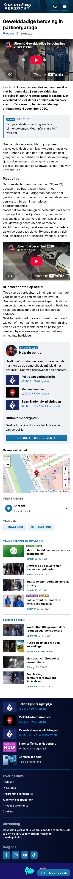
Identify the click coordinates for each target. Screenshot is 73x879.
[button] (36, 473)
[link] (36, 508)
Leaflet (35, 491)
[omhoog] (65, 468)
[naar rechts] (65, 479)
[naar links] (65, 474)
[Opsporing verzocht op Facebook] (6, 855)
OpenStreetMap (49, 491)
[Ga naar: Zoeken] (55, 6)
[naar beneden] (65, 485)
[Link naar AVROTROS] (30, 870)
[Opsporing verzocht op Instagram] (15, 855)
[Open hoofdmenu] (65, 6)
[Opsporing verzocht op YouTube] (24, 855)
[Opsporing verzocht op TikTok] (34, 855)
